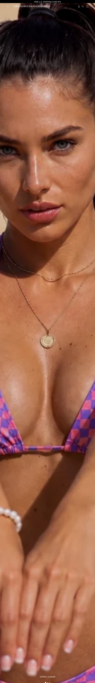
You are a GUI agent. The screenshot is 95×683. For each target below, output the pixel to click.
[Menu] (8, 6)
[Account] (79, 6)
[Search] (82, 6)
